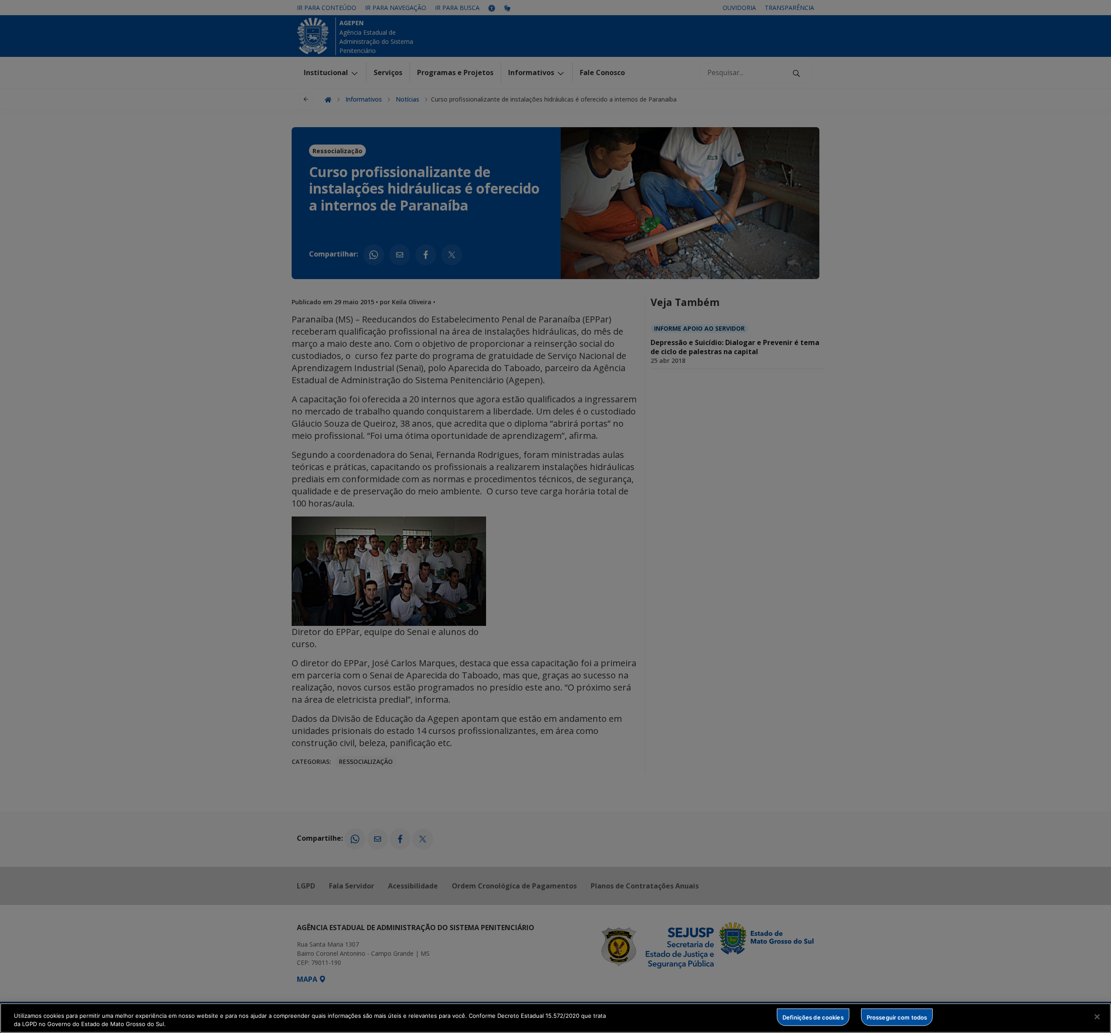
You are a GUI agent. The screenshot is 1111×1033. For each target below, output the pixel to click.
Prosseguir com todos (897, 1016)
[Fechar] (1097, 1016)
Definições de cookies (813, 1016)
